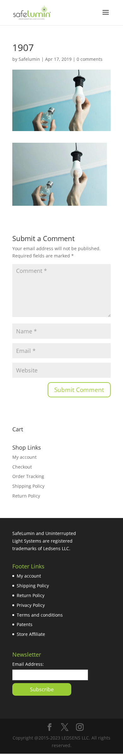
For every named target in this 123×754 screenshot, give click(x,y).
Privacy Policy (31, 605)
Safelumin (29, 59)
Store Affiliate (31, 634)
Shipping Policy (28, 486)
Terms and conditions (40, 615)
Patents (24, 624)
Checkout (22, 467)
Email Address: (28, 664)
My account (24, 457)
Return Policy (26, 496)
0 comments (89, 59)
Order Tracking (28, 476)
